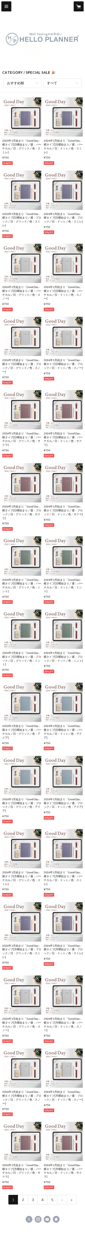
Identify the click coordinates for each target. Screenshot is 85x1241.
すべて (52, 83)
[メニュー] (6, 6)
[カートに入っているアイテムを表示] (79, 6)
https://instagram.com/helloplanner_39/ (38, 1219)
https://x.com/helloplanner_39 (29, 1219)
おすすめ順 (15, 83)
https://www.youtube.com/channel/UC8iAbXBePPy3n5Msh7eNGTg (47, 1219)
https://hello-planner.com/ (56, 1219)
